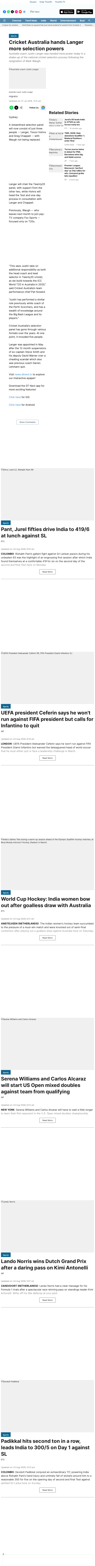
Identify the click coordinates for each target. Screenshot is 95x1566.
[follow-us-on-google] (43, 108)
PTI (2, 541)
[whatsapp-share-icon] (11, 109)
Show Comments (28, 422)
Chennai (16, 20)
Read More (47, 572)
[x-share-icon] (16, 109)
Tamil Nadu (31, 20)
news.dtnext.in (23, 374)
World (53, 20)
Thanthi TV (60, 2)
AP (2, 731)
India (43, 20)
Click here (15, 397)
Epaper (33, 2)
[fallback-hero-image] (56, 122)
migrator (13, 96)
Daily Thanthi (46, 2)
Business (85, 20)
